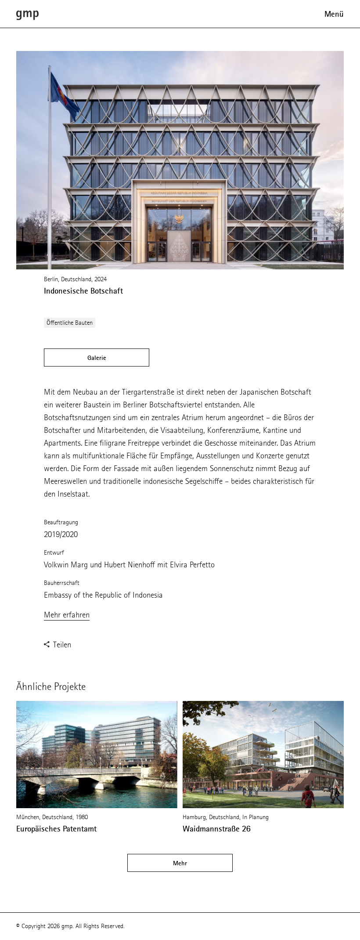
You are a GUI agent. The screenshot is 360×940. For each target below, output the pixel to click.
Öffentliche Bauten (70, 323)
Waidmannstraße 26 (217, 829)
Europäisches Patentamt (56, 829)
